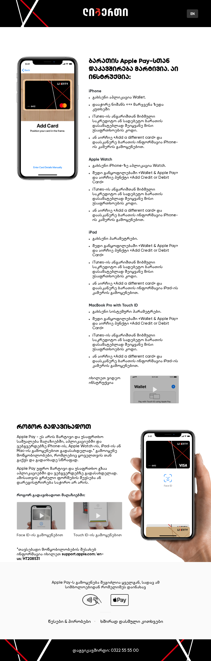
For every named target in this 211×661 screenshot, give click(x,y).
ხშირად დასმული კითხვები (131, 621)
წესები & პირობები (69, 621)
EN (192, 13)
